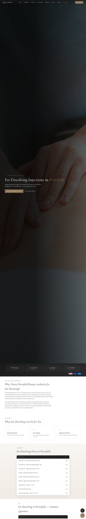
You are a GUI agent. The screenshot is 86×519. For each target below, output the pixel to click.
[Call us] (82, 515)
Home (20, 2)
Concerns (33, 2)
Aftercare (47, 2)
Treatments (26, 2)
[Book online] (82, 510)
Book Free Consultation (14, 191)
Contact (59, 2)
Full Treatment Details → (30, 191)
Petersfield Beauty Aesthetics (16, 175)
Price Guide (40, 2)
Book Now (79, 2)
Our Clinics (65, 2)
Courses (53, 2)
